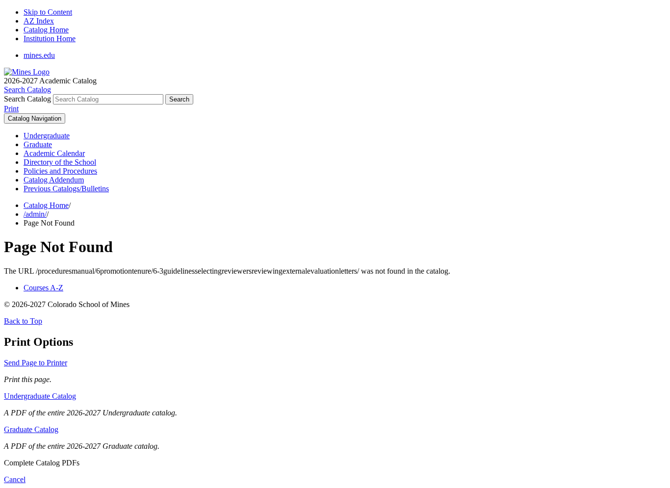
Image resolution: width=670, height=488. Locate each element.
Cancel (15, 479)
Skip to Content (48, 12)
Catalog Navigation (34, 118)
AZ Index (39, 21)
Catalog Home (46, 30)
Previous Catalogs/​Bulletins (66, 188)
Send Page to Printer (35, 363)
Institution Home (50, 38)
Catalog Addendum (54, 180)
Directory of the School (60, 162)
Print (11, 108)
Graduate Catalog (31, 429)
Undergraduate (47, 135)
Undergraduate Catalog (40, 396)
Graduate (38, 144)
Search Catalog (27, 99)
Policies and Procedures (60, 171)
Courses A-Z (43, 287)
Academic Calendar (54, 153)
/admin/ (35, 214)
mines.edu (39, 55)
